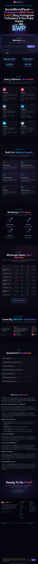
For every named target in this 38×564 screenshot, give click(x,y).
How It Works (22, 506)
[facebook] (5, 512)
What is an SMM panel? (7, 358)
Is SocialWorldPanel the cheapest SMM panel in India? (12, 362)
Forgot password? (32, 50)
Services (21, 503)
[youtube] (11, 512)
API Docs (21, 514)
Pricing (21, 505)
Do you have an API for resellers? (8, 373)
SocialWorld (8, 502)
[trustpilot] (8, 512)
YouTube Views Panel (32, 506)
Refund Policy (22, 517)
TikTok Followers (32, 507)
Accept (33, 559)
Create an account (7, 50)
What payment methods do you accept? (10, 377)
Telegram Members (32, 509)
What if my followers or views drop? (9, 381)
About (21, 508)
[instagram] (3, 512)
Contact (21, 511)
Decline (28, 559)
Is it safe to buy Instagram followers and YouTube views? (13, 369)
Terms (21, 516)
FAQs (21, 513)
